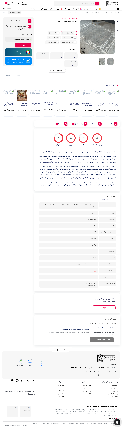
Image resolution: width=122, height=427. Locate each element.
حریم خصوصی (87, 388)
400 (95, 232)
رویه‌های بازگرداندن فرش (112, 394)
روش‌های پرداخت (114, 391)
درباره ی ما (68, 9)
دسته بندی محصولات (110, 9)
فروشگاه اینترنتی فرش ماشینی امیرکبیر (109, 13)
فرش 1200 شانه (60, 388)
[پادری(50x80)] (58, 33)
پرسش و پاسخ (79, 124)
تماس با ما (76, 9)
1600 (94, 226)
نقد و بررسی (109, 124)
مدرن (94, 258)
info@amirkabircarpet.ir (102, 375)
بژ (88, 219)
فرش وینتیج (94, 13)
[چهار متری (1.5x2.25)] (75, 33)
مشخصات (94, 124)
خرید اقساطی (32, 9)
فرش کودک (61, 397)
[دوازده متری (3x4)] (58, 42)
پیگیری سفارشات (43, 9)
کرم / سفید (93, 219)
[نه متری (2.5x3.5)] (75, 38)
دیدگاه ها (60, 124)
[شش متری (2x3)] (59, 38)
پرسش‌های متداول (86, 391)
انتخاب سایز (74, 29)
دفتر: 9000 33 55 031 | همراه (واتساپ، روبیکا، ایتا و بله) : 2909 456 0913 (90, 368)
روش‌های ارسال (114, 388)
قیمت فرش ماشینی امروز (91, 9)
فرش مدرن (85, 13)
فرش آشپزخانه (60, 385)
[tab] (111, 123)
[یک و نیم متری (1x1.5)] (75, 42)
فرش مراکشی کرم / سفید (64, 18)
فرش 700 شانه (60, 391)
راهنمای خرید (115, 385)
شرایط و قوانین (114, 397)
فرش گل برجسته (91, 239)
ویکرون (94, 245)
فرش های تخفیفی (55, 9)
